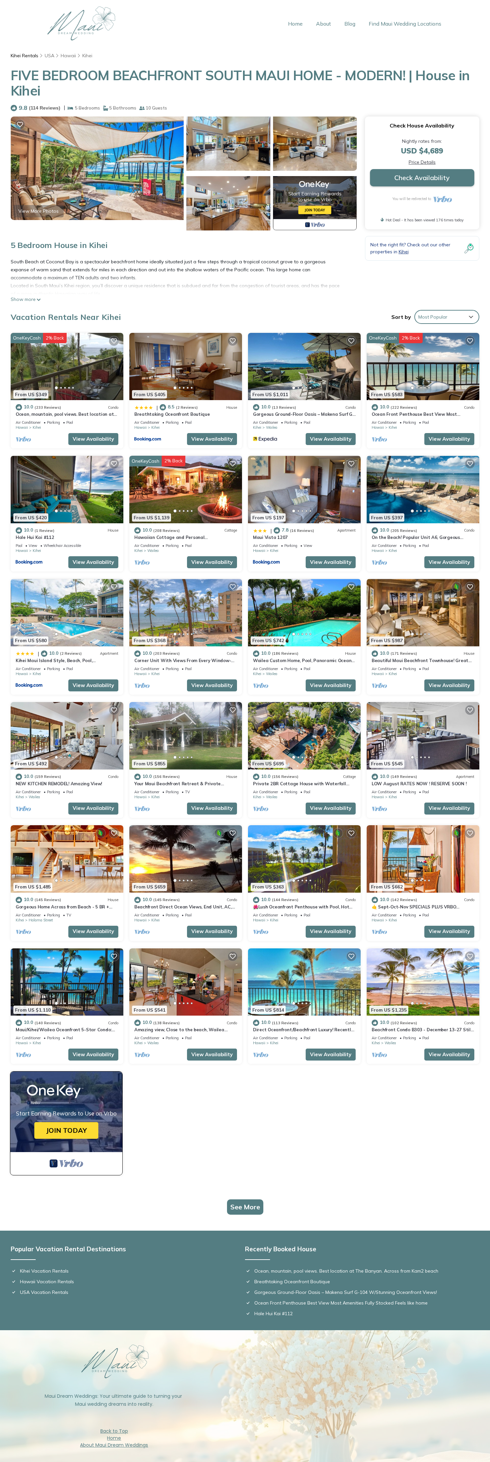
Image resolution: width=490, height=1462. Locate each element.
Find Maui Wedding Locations (405, 23)
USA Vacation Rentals (44, 1292)
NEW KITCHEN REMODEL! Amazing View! (59, 783)
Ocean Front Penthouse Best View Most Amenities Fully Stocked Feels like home (341, 1303)
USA (49, 56)
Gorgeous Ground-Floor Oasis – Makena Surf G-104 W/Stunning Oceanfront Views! (345, 1292)
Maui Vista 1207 (270, 537)
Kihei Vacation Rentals (44, 1271)
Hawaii (68, 56)
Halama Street (41, 920)
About (323, 23)
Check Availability (422, 177)
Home (295, 23)
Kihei (87, 56)
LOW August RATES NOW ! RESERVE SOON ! (419, 783)
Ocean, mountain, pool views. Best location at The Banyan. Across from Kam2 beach (346, 1271)
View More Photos (38, 211)
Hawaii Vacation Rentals (47, 1282)
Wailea (271, 427)
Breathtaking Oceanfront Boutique (172, 414)
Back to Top (114, 1431)
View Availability (93, 439)
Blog (349, 23)
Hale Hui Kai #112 (35, 537)
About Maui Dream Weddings (114, 1445)
